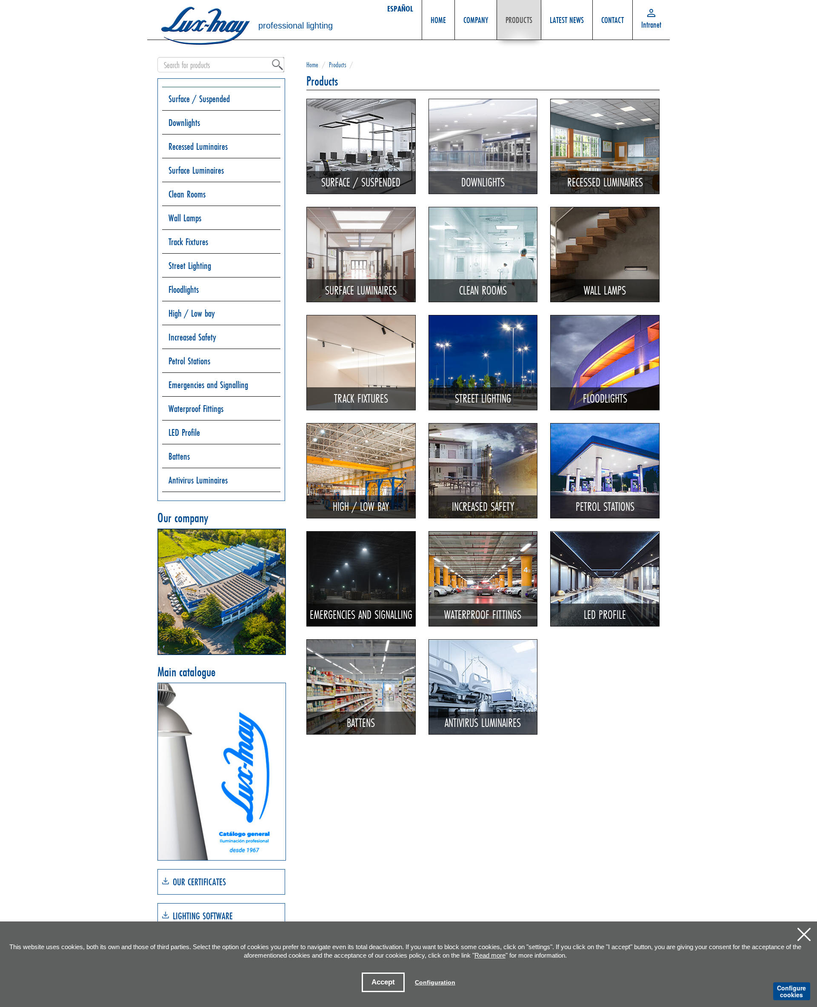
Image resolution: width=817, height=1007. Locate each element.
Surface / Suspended (199, 98)
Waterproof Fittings (196, 408)
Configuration (435, 982)
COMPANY (475, 20)
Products (337, 64)
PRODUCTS (519, 20)
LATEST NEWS (567, 20)
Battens (179, 456)
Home (312, 64)
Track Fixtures (188, 241)
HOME (438, 20)
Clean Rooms (187, 193)
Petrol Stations (189, 360)
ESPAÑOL (400, 8)
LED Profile (184, 432)
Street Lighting (190, 265)
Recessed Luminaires (198, 146)
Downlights (184, 122)
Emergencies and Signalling (208, 384)
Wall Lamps (185, 217)
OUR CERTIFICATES (199, 881)
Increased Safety (192, 336)
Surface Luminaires (196, 170)
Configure (791, 991)
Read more (490, 955)
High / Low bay (192, 313)
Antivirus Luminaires (198, 479)
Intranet (651, 24)
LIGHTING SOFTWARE (203, 915)
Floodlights (184, 289)
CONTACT (612, 20)
